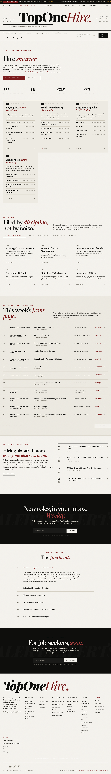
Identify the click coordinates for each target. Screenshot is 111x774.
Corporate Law (43, 701)
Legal (41, 698)
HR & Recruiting (86, 722)
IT (82, 709)
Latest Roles (7, 38)
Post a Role (102, 35)
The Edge (15, 38)
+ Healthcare (28, 33)
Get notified (71, 660)
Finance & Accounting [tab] (14, 235)
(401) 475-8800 (7, 740)
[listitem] (55, 328)
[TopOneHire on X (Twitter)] (14, 766)
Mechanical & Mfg (72, 701)
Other (84, 698)
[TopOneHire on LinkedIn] (10, 766)
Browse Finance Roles (14, 78)
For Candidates (56, 33)
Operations (84, 717)
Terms (5, 749)
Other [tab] (72, 235)
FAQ (22, 38)
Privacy (5, 746)
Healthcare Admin (58, 710)
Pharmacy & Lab (57, 715)
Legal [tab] (31, 235)
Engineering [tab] (59, 235)
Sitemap (5, 752)
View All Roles (102, 425)
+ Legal (20, 33)
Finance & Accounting (9, 33)
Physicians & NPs (57, 704)
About (97, 701)
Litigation (42, 704)
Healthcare (58, 698)
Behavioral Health (58, 712)
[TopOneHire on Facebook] (18, 766)
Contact (97, 712)
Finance (29, 698)
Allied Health (56, 707)
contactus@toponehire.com (11, 743)
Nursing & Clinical (58, 701)
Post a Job (33, 78)
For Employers (99, 706)
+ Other (47, 33)
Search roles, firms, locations (86, 35)
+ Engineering (39, 33)
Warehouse (85, 720)
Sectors (65, 33)
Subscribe (72, 530)
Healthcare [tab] (43, 235)
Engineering (73, 698)
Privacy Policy (75, 758)
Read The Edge (9, 474)
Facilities (84, 706)
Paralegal (42, 707)
